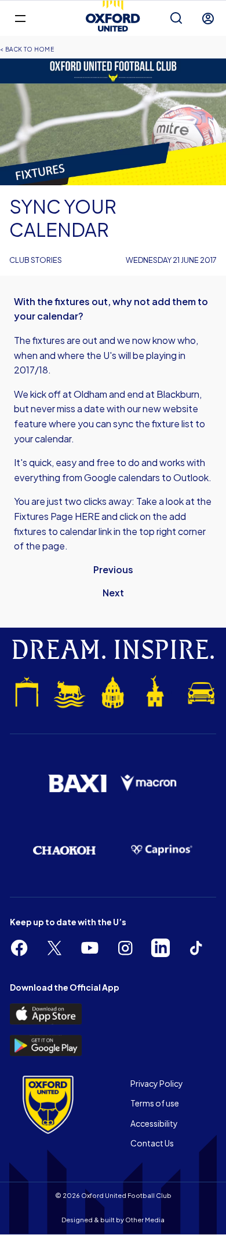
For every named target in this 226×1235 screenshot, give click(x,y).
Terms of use (154, 1103)
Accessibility (154, 1123)
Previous (113, 569)
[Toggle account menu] (208, 18)
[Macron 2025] (149, 783)
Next (113, 593)
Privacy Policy (156, 1083)
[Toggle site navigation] (20, 17)
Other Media (145, 1219)
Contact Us (152, 1143)
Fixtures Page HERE (57, 516)
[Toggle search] (176, 18)
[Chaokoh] (64, 850)
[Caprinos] (161, 850)
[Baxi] (77, 784)
